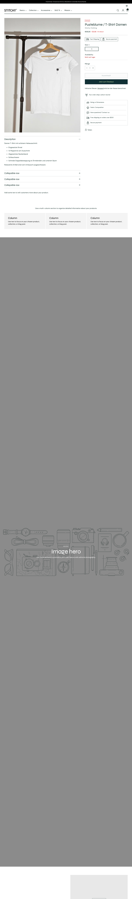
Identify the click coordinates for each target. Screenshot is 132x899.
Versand (100, 88)
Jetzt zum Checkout (106, 82)
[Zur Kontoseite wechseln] (122, 10)
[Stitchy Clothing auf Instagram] (127, 6)
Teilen (90, 130)
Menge (87, 64)
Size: (87, 45)
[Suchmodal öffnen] (118, 10)
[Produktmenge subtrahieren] (87, 68)
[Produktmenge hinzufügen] (93, 68)
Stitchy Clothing (91, 28)
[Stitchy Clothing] (10, 10)
